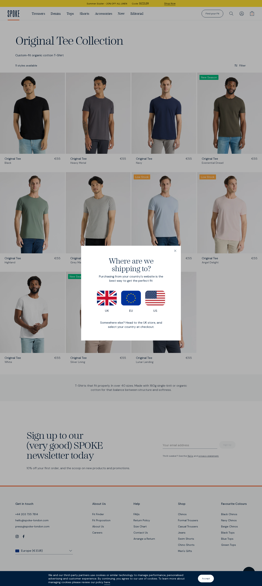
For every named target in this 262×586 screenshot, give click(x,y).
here (107, 582)
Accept (206, 578)
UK (107, 311)
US (155, 311)
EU (131, 311)
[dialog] (131, 293)
